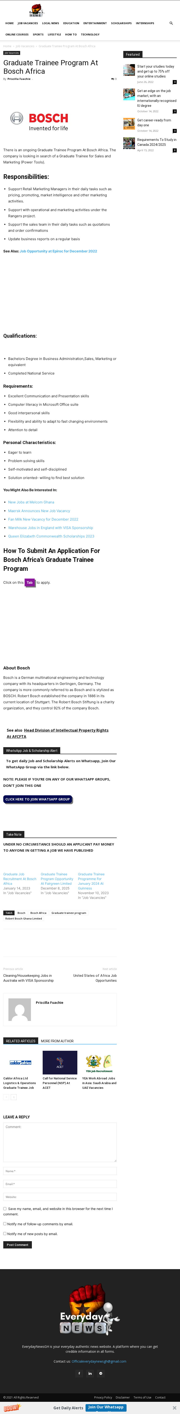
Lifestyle (54, 34)
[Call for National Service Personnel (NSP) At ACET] (60, 1062)
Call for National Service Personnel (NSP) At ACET (60, 1083)
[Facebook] (8, 89)
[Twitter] (18, 89)
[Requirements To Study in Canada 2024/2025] (129, 143)
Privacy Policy (103, 1397)
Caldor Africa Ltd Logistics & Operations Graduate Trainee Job (19, 1083)
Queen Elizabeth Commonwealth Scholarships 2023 (51, 536)
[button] (90, 1408)
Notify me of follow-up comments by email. (40, 1224)
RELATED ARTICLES (20, 1041)
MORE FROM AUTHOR (57, 1041)
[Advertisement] (60, 293)
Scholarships (121, 23)
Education (71, 23)
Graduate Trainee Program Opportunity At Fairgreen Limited (57, 878)
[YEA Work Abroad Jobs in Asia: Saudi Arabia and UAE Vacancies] (99, 1062)
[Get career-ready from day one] (129, 124)
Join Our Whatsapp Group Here (106, 1408)
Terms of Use (142, 1397)
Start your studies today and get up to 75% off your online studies (155, 71)
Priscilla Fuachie (19, 79)
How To (71, 34)
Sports (38, 34)
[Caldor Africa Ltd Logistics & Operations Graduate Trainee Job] (20, 1062)
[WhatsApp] (29, 89)
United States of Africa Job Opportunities (95, 978)
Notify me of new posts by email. (32, 1234)
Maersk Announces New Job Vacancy (39, 511)
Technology (90, 34)
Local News (50, 23)
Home (9, 23)
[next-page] (14, 1097)
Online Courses (17, 34)
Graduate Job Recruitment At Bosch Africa (19, 878)
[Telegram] (51, 89)
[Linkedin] (40, 89)
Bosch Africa (38, 913)
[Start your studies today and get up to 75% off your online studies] (129, 70)
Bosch (21, 913)
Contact (160, 1397)
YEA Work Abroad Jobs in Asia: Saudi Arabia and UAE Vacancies (99, 1083)
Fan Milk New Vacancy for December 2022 (43, 519)
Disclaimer (123, 1397)
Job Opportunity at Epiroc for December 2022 (58, 251)
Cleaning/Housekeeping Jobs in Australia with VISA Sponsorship (28, 978)
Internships (145, 23)
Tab (30, 582)
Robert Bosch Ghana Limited (23, 918)
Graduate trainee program (69, 913)
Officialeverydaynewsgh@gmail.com (99, 1361)
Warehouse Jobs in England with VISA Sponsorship (50, 527)
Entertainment (95, 23)
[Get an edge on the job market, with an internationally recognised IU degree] (129, 94)
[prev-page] (6, 1097)
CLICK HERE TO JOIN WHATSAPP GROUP (37, 799)
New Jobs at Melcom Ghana (31, 502)
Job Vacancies (28, 23)
